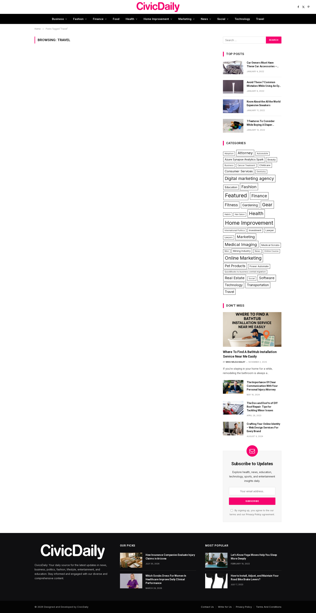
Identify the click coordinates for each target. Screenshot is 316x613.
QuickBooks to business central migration (245, 272)
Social (221, 19)
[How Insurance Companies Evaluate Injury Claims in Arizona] (131, 560)
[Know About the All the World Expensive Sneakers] (233, 106)
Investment (255, 230)
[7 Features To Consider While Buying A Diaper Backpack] (233, 126)
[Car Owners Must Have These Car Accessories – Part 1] (233, 67)
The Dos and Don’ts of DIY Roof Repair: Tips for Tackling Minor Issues (262, 407)
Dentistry (261, 171)
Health (130, 19)
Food (116, 19)
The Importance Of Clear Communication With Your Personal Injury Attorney (262, 386)
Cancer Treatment (246, 165)
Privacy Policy (253, 514)
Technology (242, 19)
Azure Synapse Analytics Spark (244, 159)
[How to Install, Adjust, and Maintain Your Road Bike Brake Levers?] (216, 581)
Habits (228, 214)
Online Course (271, 251)
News (204, 19)
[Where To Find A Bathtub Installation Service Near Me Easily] (252, 329)
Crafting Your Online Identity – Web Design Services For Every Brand (263, 427)
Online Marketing (243, 258)
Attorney (245, 153)
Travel (260, 19)
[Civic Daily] (158, 7)
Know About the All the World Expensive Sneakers (264, 103)
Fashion (78, 19)
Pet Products (235, 266)
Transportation (258, 285)
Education (231, 187)
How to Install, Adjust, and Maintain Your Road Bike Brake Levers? (255, 577)
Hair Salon (240, 214)
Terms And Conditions (268, 606)
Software (266, 278)
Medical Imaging (241, 244)
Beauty (272, 159)
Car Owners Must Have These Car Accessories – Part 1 (262, 64)
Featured (236, 195)
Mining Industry (242, 250)
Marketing (184, 19)
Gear (267, 204)
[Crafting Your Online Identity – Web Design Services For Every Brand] (233, 428)
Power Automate (259, 266)
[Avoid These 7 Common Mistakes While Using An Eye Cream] (233, 87)
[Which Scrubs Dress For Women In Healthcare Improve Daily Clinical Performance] (131, 581)
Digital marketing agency (249, 178)
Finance (98, 19)
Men (227, 251)
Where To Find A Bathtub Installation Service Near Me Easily (250, 354)
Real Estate (234, 278)
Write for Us (225, 606)
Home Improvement (156, 19)
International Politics (235, 230)
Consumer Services (239, 171)
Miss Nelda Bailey (235, 362)
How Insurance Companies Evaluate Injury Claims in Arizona (170, 556)
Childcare (264, 165)
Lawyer (270, 230)
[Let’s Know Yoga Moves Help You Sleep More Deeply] (216, 560)
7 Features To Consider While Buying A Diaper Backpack (261, 123)
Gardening (250, 205)
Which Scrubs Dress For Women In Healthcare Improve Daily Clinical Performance (166, 579)
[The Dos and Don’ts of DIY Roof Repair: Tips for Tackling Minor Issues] (233, 408)
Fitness (231, 205)
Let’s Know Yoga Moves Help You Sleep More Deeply (254, 556)
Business (58, 19)
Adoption (229, 153)
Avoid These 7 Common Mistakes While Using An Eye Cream (264, 84)
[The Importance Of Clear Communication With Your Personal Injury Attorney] (233, 387)
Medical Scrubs (270, 245)
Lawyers (229, 237)
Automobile (262, 153)
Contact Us (207, 606)
